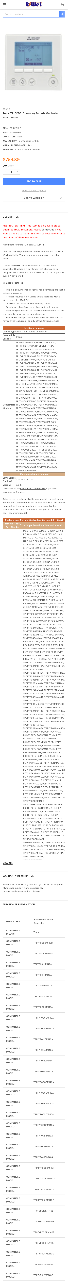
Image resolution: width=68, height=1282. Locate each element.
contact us (48, 229)
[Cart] (63, 4)
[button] (34, 198)
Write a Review (10, 117)
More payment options (34, 190)
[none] (34, 63)
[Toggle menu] (4, 4)
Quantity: (8, 165)
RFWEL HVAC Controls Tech (33, 488)
